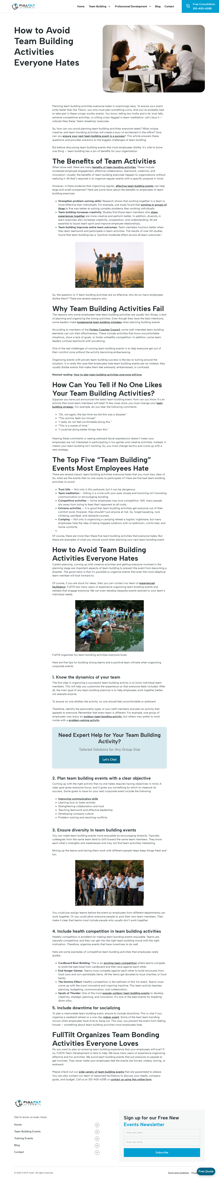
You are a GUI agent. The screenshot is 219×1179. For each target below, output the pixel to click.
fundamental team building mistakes (99, 322)
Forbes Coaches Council (104, 329)
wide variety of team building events (101, 1071)
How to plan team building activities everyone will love (108, 374)
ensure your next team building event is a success (94, 136)
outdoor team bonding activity (103, 716)
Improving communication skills (78, 798)
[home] (23, 6)
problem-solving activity (84, 720)
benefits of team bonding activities (114, 167)
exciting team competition (120, 963)
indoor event (111, 1017)
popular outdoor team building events (126, 993)
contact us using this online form (131, 1079)
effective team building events (135, 186)
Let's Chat (110, 759)
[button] (98, 6)
